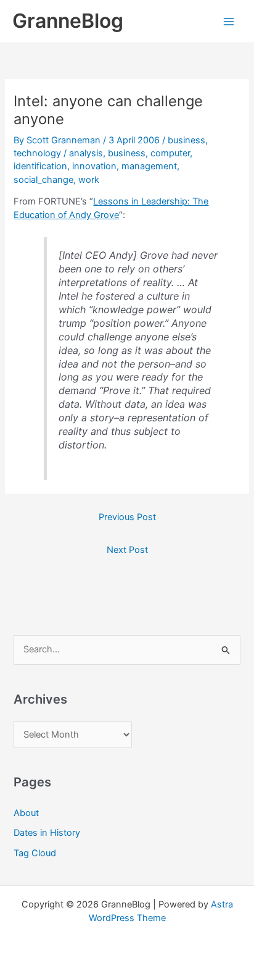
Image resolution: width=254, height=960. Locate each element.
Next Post (127, 549)
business (186, 140)
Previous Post (127, 517)
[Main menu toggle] (229, 22)
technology (37, 153)
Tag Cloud (35, 853)
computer (170, 153)
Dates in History (47, 832)
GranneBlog (67, 21)
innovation (94, 166)
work (88, 179)
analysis (86, 153)
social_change (43, 179)
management (149, 166)
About (26, 813)
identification (40, 166)
